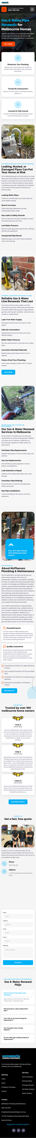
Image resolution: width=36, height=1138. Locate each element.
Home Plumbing (27, 1077)
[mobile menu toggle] (32, 9)
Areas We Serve (6, 1120)
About (3, 1083)
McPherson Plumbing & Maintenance (13, 1104)
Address (5, 921)
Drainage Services (28, 1085)
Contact (4, 1091)
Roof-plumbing (27, 1081)
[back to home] (5, 2)
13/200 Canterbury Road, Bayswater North (20, 874)
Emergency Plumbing (8, 1087)
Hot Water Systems (28, 1089)
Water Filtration (27, 1093)
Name (4, 912)
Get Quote (18, 962)
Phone (5, 937)
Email (4, 929)
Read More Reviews (18, 802)
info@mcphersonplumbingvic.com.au (13, 1112)
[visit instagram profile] (23, 1130)
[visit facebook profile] (18, 1130)
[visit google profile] (14, 1130)
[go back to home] (11, 1057)
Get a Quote (8, 44)
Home (3, 1079)
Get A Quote (8, 372)
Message (5, 945)
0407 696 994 (13, 865)
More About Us (9, 691)
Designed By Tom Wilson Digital (17, 1124)
